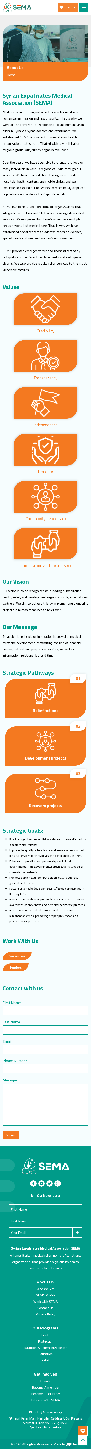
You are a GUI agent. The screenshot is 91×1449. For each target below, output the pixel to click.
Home (11, 75)
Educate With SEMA (45, 1400)
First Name (12, 1002)
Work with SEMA (45, 1301)
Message (10, 1080)
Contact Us (45, 1308)
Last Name (11, 1022)
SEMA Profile (45, 1295)
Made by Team (66, 1444)
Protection (45, 1341)
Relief (45, 1360)
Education (46, 1354)
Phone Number (15, 1060)
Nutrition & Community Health (45, 1347)
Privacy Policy (45, 1314)
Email (7, 1041)
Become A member (45, 1387)
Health (45, 1335)
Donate (45, 1381)
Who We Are (45, 1289)
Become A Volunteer (45, 1394)
